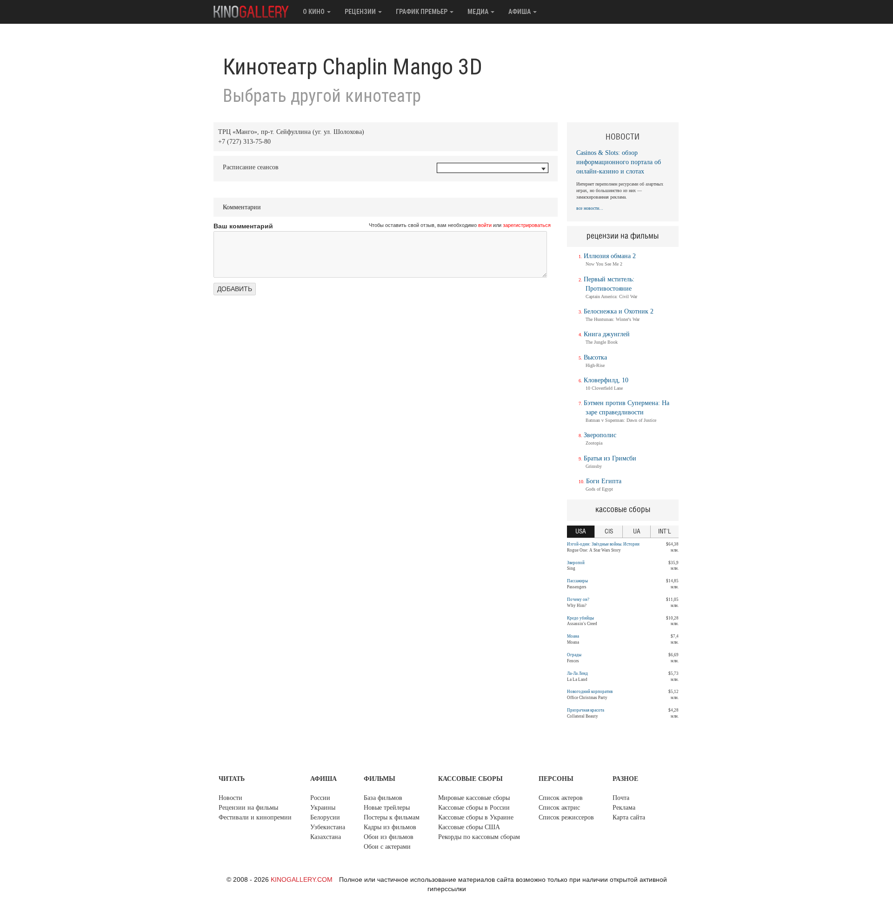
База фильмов (383, 797)
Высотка (595, 357)
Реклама (624, 807)
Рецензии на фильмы (248, 807)
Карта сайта (629, 817)
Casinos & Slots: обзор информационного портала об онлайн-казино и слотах (618, 162)
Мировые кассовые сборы (474, 797)
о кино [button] (314, 11)
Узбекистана (327, 827)
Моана (573, 636)
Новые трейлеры (387, 807)
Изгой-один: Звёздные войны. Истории (603, 544)
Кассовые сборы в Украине (475, 817)
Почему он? (578, 599)
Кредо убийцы (580, 618)
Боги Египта (603, 481)
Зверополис (600, 435)
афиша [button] (520, 11)
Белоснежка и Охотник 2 (618, 311)
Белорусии (325, 817)
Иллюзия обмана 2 (610, 256)
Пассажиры (577, 581)
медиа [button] (478, 11)
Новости (230, 797)
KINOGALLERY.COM (302, 879)
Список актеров (561, 797)
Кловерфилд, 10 (606, 380)
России (320, 797)
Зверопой (576, 562)
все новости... (589, 208)
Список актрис (559, 807)
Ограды (574, 655)
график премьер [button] (422, 11)
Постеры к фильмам (392, 817)
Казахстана (325, 836)
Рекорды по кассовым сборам (479, 836)
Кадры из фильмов (390, 827)
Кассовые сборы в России (474, 807)
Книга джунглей (607, 334)
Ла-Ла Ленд (577, 673)
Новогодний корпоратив (590, 691)
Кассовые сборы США (469, 827)
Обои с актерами (387, 846)
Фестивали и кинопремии (255, 817)
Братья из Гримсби (610, 458)
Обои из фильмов (388, 836)
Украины (322, 807)
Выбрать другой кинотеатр (322, 96)
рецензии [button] (361, 11)
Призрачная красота (585, 710)
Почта (621, 797)
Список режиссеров (566, 817)
